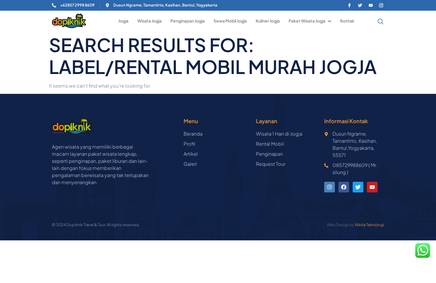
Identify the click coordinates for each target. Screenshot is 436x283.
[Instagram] (329, 187)
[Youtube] (372, 187)
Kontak (347, 20)
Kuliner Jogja (268, 20)
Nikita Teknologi (369, 224)
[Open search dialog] (376, 21)
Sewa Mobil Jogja (230, 20)
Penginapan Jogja (188, 20)
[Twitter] (358, 187)
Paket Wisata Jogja (307, 20)
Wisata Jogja (149, 20)
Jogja (123, 20)
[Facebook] (343, 187)
